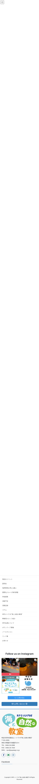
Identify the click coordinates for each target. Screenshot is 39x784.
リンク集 (5, 636)
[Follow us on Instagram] (13, 755)
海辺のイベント (7, 579)
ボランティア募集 (8, 627)
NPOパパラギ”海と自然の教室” (12, 614)
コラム (4, 610)
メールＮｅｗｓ (7, 632)
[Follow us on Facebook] (4, 755)
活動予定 (5, 601)
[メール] (8, 755)
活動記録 (5, 605)
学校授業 (5, 597)
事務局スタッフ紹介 (8, 618)
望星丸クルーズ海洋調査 (10, 592)
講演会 (4, 583)
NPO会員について (8, 623)
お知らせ (5, 640)
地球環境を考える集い (9, 588)
